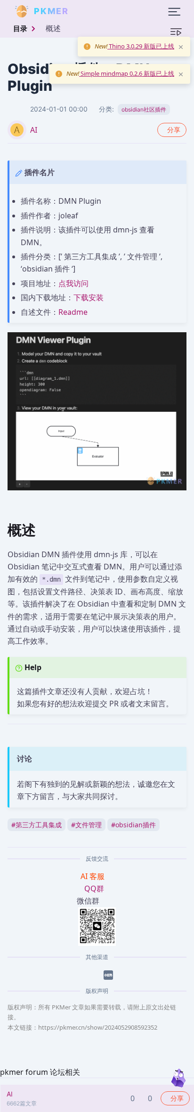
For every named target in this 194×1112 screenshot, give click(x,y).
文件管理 (86, 824)
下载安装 (88, 297)
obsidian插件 (133, 824)
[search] (91, 11)
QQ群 (94, 888)
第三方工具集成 (36, 824)
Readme (73, 312)
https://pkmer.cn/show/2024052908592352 (97, 1027)
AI (33, 130)
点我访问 (73, 283)
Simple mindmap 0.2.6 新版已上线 (126, 73)
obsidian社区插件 (143, 109)
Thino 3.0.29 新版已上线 (140, 46)
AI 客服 (93, 876)
